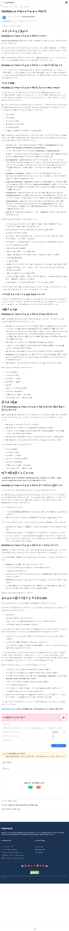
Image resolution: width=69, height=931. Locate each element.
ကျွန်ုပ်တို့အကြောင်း (39, 852)
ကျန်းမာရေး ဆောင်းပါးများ (6, 840)
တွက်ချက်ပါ (58, 745)
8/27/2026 (55, 732)
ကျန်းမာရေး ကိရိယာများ (40, 840)
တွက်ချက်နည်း (6, 724)
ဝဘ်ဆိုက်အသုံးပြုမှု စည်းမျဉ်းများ (9, 849)
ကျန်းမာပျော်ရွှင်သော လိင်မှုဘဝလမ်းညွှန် (9, 6)
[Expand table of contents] (34, 25)
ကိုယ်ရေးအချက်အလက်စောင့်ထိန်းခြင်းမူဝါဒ (11, 852)
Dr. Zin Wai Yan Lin (6, 21)
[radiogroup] (34, 728)
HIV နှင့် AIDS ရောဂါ (25, 6)
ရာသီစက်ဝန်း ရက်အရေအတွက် (10, 736)
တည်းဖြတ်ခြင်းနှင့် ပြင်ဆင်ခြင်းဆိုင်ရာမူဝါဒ (13, 855)
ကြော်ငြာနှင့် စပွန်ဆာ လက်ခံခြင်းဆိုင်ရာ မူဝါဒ (12, 858)
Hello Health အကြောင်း (40, 849)
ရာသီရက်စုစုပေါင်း (7, 740)
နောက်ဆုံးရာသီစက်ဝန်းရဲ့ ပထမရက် (12, 732)
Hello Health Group (8, 709)
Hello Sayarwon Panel (28, 16)
